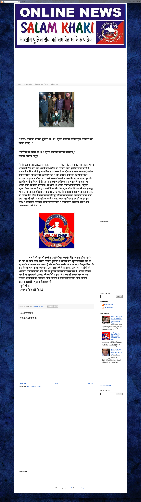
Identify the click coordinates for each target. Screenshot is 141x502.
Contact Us (28, 84)
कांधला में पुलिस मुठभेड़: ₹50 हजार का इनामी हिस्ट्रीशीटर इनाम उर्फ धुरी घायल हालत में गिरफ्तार (116, 320)
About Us (54, 84)
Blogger (83, 488)
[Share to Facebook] (54, 306)
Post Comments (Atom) (34, 386)
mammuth (69, 488)
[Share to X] (52, 306)
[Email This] (48, 306)
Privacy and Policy (41, 84)
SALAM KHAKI (108, 307)
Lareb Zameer (108, 304)
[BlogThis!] (50, 306)
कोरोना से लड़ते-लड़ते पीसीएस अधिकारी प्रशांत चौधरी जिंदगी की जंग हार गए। (116, 352)
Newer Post (22, 383)
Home (19, 84)
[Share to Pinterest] (57, 306)
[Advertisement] (70, 63)
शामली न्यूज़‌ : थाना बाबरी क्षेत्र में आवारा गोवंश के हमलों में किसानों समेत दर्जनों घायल (115, 336)
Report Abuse (105, 385)
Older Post (90, 383)
